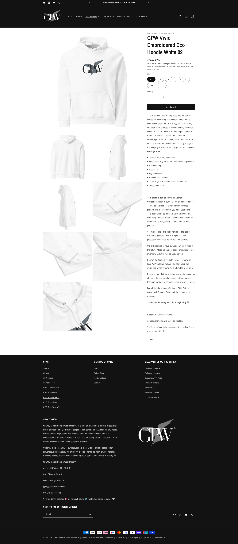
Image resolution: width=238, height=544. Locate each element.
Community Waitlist (152, 397)
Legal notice (147, 537)
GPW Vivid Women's (51, 397)
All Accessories (49, 383)
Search (46, 368)
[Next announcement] (148, 2)
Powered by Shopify (80, 538)
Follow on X (149, 387)
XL (186, 79)
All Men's (46, 373)
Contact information (96, 537)
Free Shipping (163, 64)
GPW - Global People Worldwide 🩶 (61, 538)
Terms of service (159, 537)
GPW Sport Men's (50, 402)
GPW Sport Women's (51, 407)
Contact (97, 383)
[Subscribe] (90, 514)
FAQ (96, 368)
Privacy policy (110, 537)
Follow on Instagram (152, 373)
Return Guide (99, 373)
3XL (162, 85)
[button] (92, 16)
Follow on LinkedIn (152, 392)
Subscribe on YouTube (153, 378)
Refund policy (122, 537)
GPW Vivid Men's (50, 392)
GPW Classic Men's (51, 387)
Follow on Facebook (152, 368)
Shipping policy (135, 537)
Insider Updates (100, 378)
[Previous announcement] (90, 2)
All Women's (48, 378)
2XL (151, 85)
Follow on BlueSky (152, 383)
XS (151, 79)
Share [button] (152, 339)
